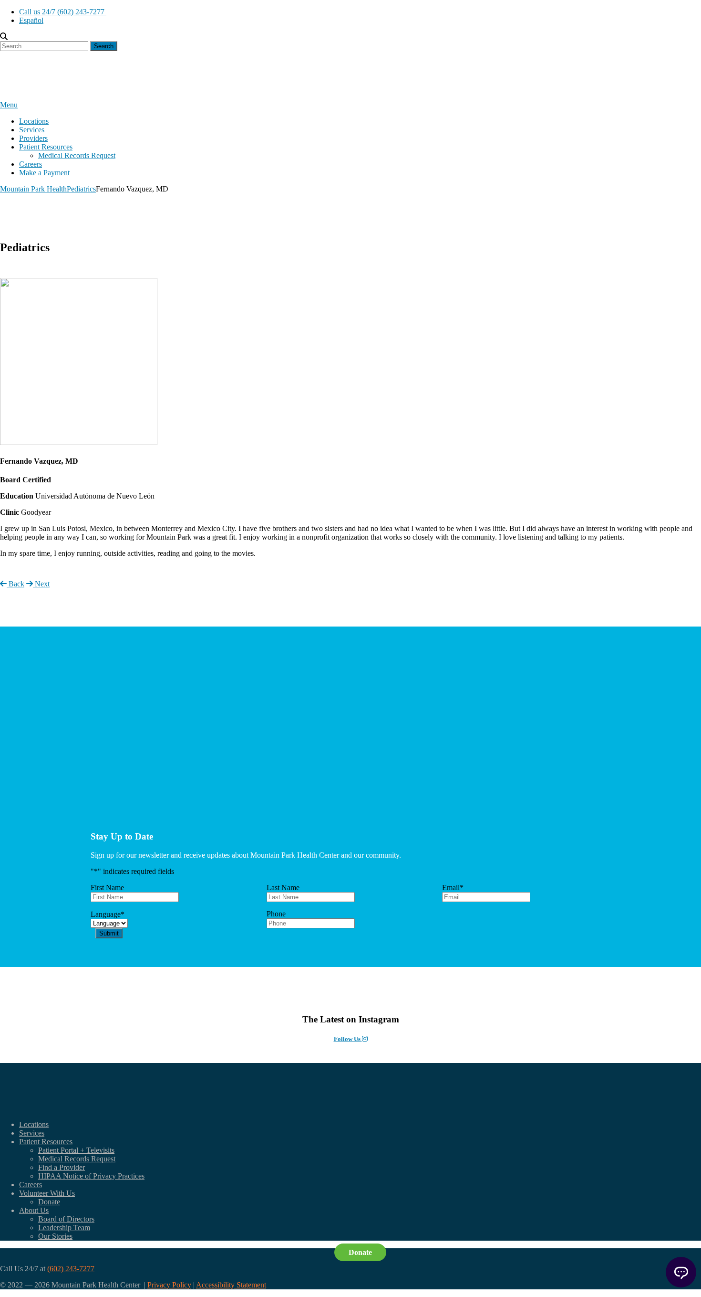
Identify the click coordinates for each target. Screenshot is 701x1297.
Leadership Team (64, 1227)
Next (41, 584)
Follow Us (348, 1038)
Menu (9, 105)
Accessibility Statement (231, 1285)
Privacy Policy (169, 1285)
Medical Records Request (76, 155)
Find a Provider (61, 1167)
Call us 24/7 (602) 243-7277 (62, 12)
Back (15, 584)
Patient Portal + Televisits (76, 1150)
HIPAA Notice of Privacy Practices (91, 1176)
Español (31, 20)
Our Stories (55, 1236)
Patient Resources (45, 147)
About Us (34, 1210)
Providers (33, 138)
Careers (30, 164)
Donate (49, 1202)
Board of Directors (66, 1219)
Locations (34, 121)
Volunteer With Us (47, 1193)
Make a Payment (44, 173)
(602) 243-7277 (70, 1269)
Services (31, 130)
